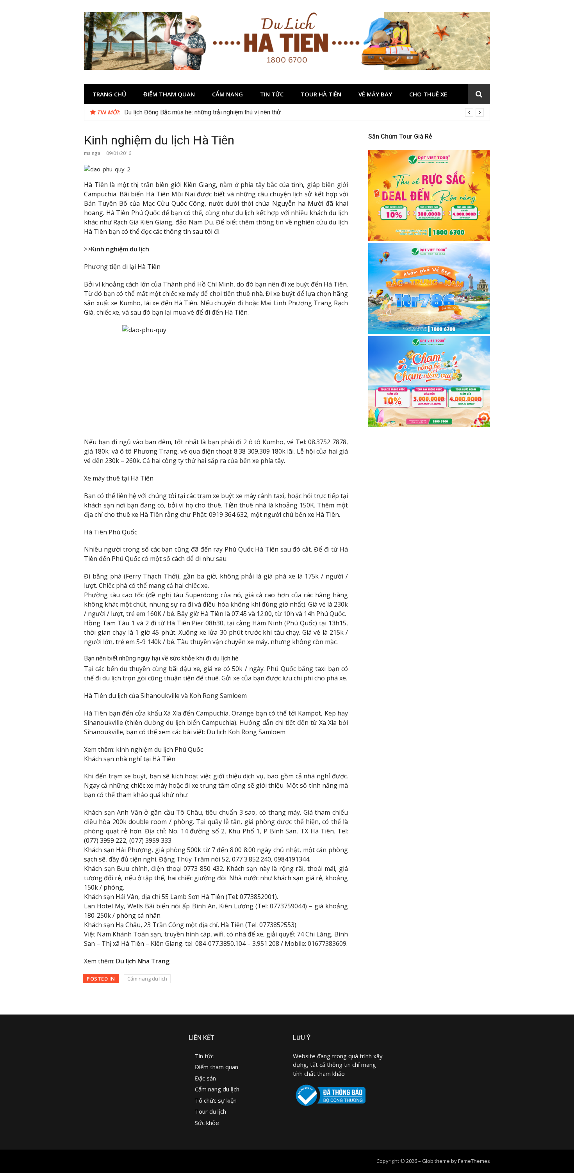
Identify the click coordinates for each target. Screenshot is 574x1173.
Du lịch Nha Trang (142, 961)
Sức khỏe (207, 1123)
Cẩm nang (227, 94)
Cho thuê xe (428, 94)
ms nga (92, 153)
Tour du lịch (210, 1111)
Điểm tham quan (169, 94)
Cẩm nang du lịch (147, 978)
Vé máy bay (375, 94)
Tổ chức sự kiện (216, 1100)
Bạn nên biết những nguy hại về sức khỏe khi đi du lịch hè (161, 658)
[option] (304, 112)
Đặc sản (206, 1078)
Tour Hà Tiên (321, 94)
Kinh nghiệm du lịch (120, 249)
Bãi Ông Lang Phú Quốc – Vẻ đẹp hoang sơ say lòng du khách (207, 112)
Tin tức (271, 94)
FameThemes (474, 1160)
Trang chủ (109, 94)
